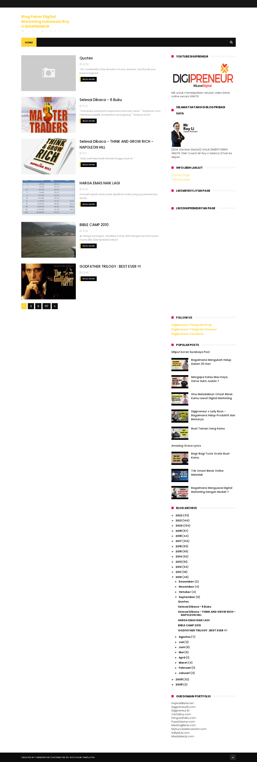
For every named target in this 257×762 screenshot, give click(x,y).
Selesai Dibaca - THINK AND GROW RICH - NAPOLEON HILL (206, 613)
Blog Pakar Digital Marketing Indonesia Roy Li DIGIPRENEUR (45, 21)
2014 (179, 556)
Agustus (185, 637)
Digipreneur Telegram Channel (194, 329)
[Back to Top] (233, 757)
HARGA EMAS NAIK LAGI (100, 183)
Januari (185, 673)
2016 (179, 546)
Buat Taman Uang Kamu (208, 428)
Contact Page (180, 175)
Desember (187, 581)
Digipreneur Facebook (187, 334)
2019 (179, 531)
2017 (179, 541)
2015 (179, 551)
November (187, 587)
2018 (179, 536)
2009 (179, 679)
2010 (179, 577)
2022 (179, 515)
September (187, 597)
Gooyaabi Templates (82, 757)
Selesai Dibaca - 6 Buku (101, 99)
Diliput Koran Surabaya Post (190, 352)
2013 (179, 562)
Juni (182, 647)
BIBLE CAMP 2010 (94, 224)
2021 (179, 520)
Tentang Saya (180, 179)
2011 (179, 572)
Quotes (86, 58)
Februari (185, 668)
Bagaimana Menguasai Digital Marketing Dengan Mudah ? (211, 490)
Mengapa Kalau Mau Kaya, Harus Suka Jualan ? (209, 379)
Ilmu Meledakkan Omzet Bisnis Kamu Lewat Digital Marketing (212, 396)
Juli (181, 642)
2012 (179, 567)
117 (46, 306)
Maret (183, 663)
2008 (179, 684)
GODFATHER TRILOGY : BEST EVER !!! (110, 266)
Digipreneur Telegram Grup (191, 325)
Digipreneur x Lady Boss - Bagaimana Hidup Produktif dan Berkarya (213, 415)
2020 (179, 525)
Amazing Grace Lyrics (186, 446)
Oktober (185, 592)
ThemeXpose (42, 757)
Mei (181, 652)
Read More (89, 79)
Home (29, 42)
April (182, 657)
